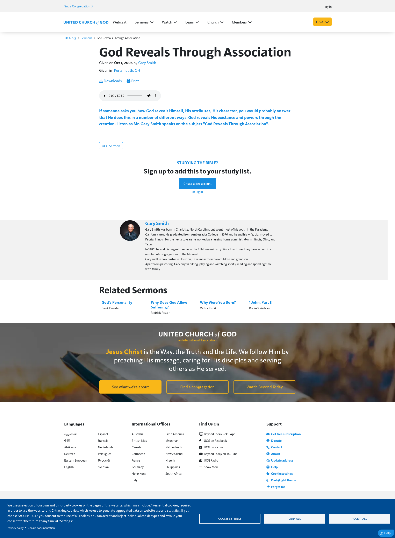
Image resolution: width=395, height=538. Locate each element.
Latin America (174, 434)
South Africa (173, 473)
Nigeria (170, 460)
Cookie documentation (41, 528)
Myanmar (171, 440)
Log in (328, 6)
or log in (197, 191)
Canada (136, 447)
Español (103, 434)
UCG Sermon (111, 146)
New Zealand (173, 454)
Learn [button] (189, 22)
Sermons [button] (142, 22)
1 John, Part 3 (260, 302)
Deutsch (69, 454)
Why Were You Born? (218, 302)
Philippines (172, 467)
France (136, 460)
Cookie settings (229, 518)
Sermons (86, 38)
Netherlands (173, 447)
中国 (67, 440)
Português (104, 454)
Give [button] (320, 21)
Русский (104, 460)
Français (103, 440)
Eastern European (75, 460)
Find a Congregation (77, 6)
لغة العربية (70, 434)
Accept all (359, 518)
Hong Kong (139, 473)
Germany (138, 467)
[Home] (86, 22)
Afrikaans (70, 447)
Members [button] (239, 22)
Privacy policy (15, 528)
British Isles (139, 440)
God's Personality (117, 302)
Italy (134, 480)
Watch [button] (167, 22)
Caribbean (138, 454)
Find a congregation (197, 386)
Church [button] (213, 22)
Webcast (120, 22)
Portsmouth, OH (127, 70)
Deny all (294, 518)
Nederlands (105, 447)
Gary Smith (147, 62)
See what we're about (130, 386)
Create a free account (198, 183)
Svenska (103, 467)
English (69, 467)
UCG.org (70, 38)
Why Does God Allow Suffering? (169, 304)
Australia (137, 434)
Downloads (112, 80)
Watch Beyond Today (264, 386)
